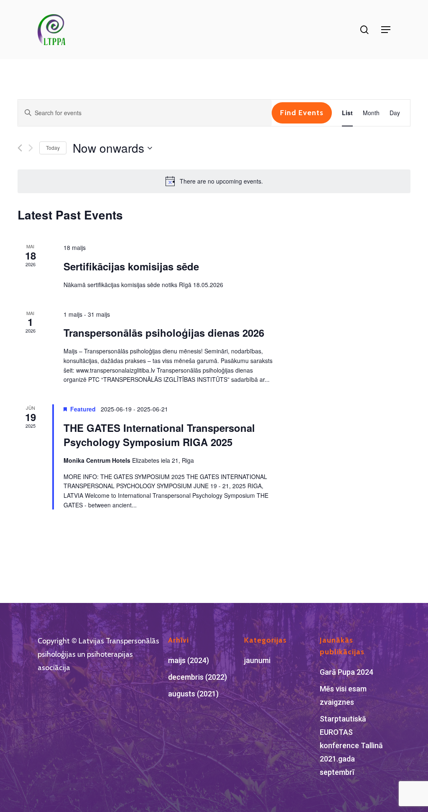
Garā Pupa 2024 (346, 672)
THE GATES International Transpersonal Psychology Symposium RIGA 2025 (159, 435)
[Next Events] (30, 148)
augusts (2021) (193, 693)
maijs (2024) (188, 660)
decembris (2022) (197, 677)
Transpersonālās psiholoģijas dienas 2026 (164, 332)
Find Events (302, 112)
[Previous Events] (20, 148)
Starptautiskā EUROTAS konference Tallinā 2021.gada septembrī (351, 745)
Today (53, 147)
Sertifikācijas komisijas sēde (131, 266)
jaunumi (257, 660)
